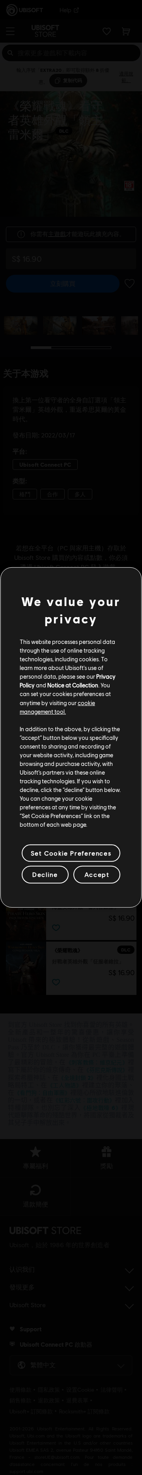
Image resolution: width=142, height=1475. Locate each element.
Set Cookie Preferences (71, 853)
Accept (97, 874)
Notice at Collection (72, 685)
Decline (45, 874)
